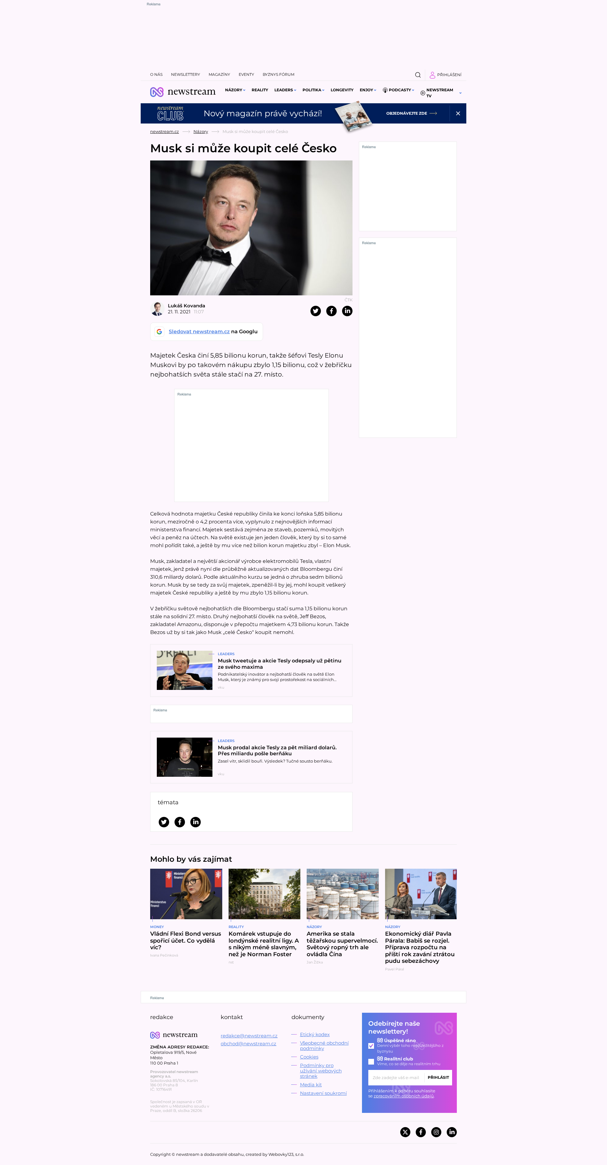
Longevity (342, 90)
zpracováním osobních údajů (404, 1095)
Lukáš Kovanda (186, 306)
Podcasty (400, 90)
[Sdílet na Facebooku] (331, 311)
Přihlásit (438, 1077)
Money (157, 927)
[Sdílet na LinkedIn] (347, 311)
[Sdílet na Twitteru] (315, 311)
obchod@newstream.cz (248, 1044)
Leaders (283, 90)
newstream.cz (164, 131)
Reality (260, 90)
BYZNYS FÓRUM (278, 74)
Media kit (311, 1084)
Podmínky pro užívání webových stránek (321, 1071)
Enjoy (366, 90)
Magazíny (219, 74)
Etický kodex (315, 1034)
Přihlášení (449, 74)
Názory (233, 90)
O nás (156, 74)
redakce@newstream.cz (249, 1036)
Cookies (309, 1056)
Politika (312, 90)
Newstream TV (439, 93)
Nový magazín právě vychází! (263, 113)
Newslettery (185, 74)
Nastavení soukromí (323, 1093)
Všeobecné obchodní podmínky (324, 1045)
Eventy (246, 74)
